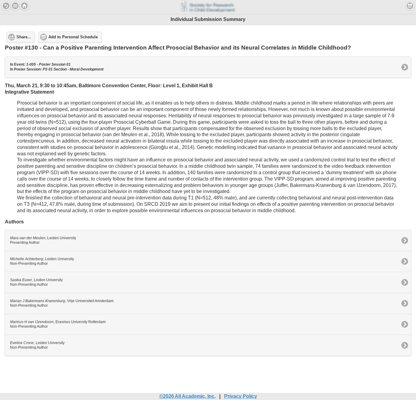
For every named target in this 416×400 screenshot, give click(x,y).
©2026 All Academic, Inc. (187, 396)
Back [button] (6, 5)
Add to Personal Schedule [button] (73, 37)
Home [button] (24, 5)
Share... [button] (23, 37)
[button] (15, 5)
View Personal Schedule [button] (409, 5)
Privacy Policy (240, 396)
